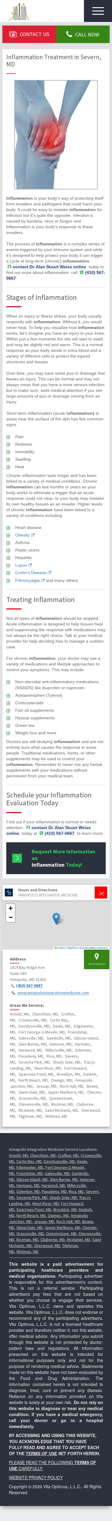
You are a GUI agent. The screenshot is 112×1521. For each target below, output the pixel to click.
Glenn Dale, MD (29, 1227)
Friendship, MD (29, 1173)
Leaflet (60, 947)
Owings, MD (58, 1215)
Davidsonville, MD (59, 1161)
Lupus (21, 565)
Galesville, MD (57, 1173)
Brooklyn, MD (65, 1209)
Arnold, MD (18, 1155)
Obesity (22, 535)
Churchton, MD (43, 1155)
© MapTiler (71, 947)
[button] (56, 919)
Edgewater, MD (29, 1167)
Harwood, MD (53, 1185)
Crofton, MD (68, 1155)
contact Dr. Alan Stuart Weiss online (49, 266)
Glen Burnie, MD (64, 1179)
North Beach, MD (31, 1215)
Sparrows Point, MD (33, 1209)
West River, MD (45, 1203)
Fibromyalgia (27, 580)
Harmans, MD (27, 1185)
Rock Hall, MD (68, 1221)
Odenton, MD (28, 1191)
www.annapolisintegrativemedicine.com (53, 993)
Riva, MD (76, 1191)
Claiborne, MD (52, 1239)
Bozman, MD (27, 1239)
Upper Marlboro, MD (62, 1227)
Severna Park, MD (31, 1197)
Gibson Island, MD (32, 1179)
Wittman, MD (27, 1251)
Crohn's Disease (30, 572)
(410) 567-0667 (29, 985)
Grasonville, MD (30, 1233)
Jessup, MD (44, 1221)
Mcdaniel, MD (78, 1239)
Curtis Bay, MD (29, 1161)
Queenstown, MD (61, 1233)
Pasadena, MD (54, 1191)
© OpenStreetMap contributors (93, 947)
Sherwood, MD (47, 1245)
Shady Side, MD (63, 1197)
